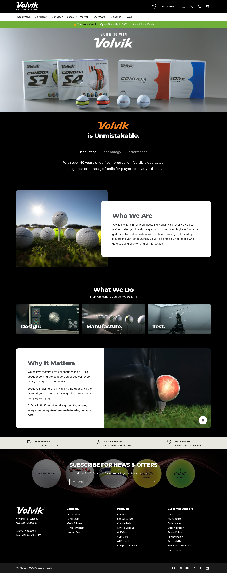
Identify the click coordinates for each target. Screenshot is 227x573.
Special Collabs (125, 518)
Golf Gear (122, 532)
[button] (183, 6)
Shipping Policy (176, 527)
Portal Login (73, 518)
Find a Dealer (175, 550)
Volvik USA (28, 568)
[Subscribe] (154, 481)
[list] (113, 319)
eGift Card (122, 536)
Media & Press (74, 523)
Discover (116, 16)
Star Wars (99, 16)
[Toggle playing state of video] (203, 420)
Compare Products (127, 545)
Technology (111, 152)
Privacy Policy (175, 536)
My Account (174, 518)
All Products (123, 541)
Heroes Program (75, 527)
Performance (137, 152)
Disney (70, 16)
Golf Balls (40, 16)
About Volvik (73, 514)
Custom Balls (124, 523)
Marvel (84, 16)
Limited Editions (125, 527)
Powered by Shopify (43, 568)
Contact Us (174, 514)
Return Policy (175, 532)
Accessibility (174, 541)
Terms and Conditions (179, 545)
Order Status (174, 523)
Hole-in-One (73, 532)
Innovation (88, 152)
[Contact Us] (199, 6)
